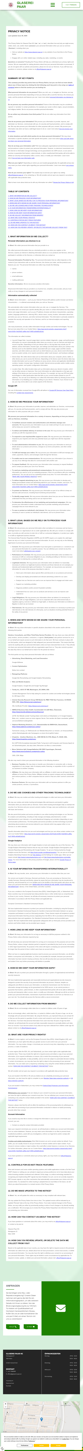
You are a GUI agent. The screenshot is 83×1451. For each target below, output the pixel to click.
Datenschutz (10, 1383)
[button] (48, 5)
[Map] (41, 1421)
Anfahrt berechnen (12, 1363)
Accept (58, 1445)
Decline (41, 1445)
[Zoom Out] (5, 1406)
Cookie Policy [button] (65, 1439)
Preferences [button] (31, 1441)
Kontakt (8, 1386)
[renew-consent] (2, 1448)
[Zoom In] (5, 1403)
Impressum (9, 1380)
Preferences (24, 1445)
